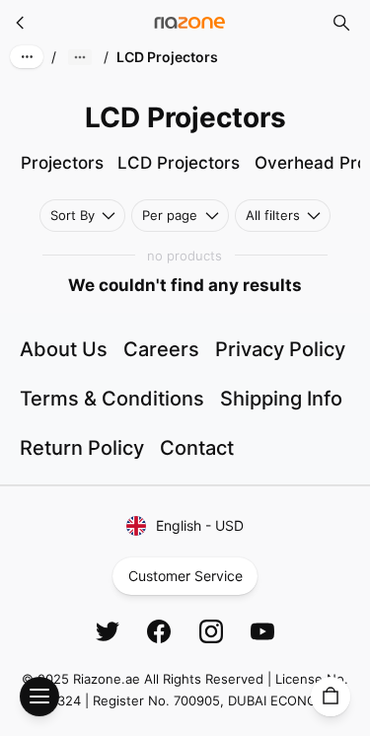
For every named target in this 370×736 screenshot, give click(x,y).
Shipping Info (281, 398)
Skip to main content (87, 32)
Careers (161, 349)
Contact (197, 448)
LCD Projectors (178, 163)
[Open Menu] (39, 696)
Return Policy (82, 448)
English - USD (200, 525)
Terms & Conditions (112, 398)
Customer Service (185, 575)
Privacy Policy (280, 349)
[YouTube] (262, 631)
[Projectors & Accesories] (21, 23)
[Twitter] (107, 631)
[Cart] (330, 696)
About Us (64, 349)
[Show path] (80, 57)
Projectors (62, 163)
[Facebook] (159, 631)
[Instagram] (211, 631)
